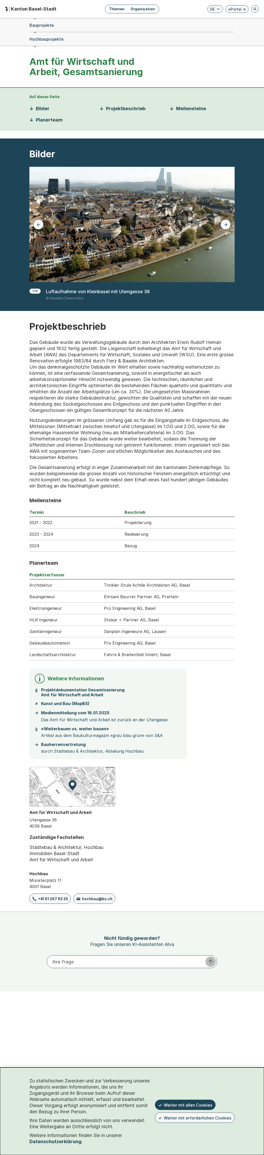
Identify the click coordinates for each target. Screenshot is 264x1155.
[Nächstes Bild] (226, 224)
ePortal (237, 10)
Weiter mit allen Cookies (188, 1105)
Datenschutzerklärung (55, 1141)
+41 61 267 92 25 (53, 899)
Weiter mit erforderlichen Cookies (197, 1118)
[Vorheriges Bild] (38, 224)
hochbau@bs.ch (97, 899)
